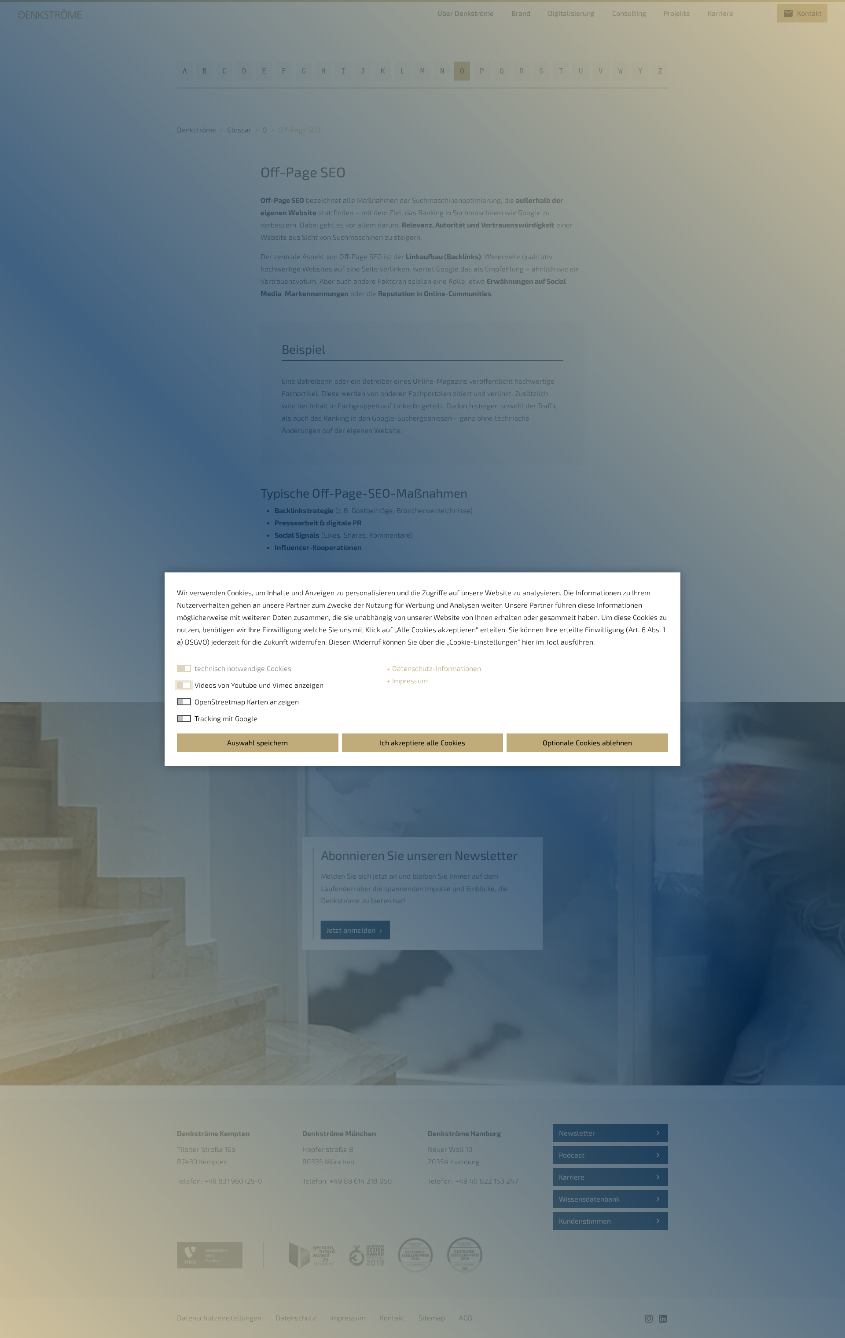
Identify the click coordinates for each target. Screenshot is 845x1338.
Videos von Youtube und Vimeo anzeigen (259, 685)
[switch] (184, 685)
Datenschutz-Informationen (435, 668)
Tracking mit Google (226, 718)
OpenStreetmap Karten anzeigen (247, 701)
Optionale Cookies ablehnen (587, 742)
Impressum (409, 680)
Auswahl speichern (257, 742)
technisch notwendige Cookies (243, 668)
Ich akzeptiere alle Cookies (422, 742)
